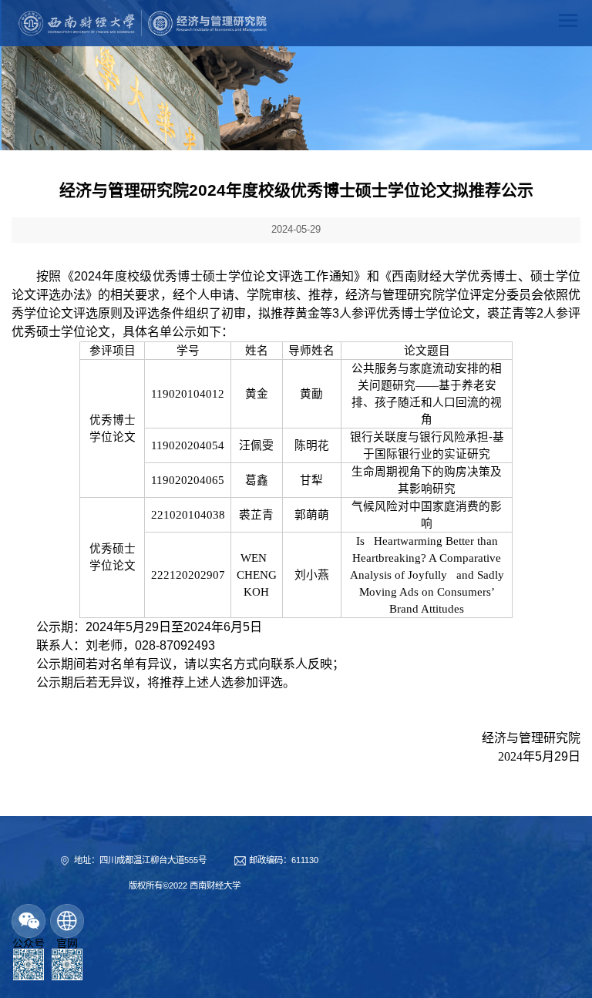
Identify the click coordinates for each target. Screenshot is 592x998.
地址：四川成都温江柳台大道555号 (140, 860)
